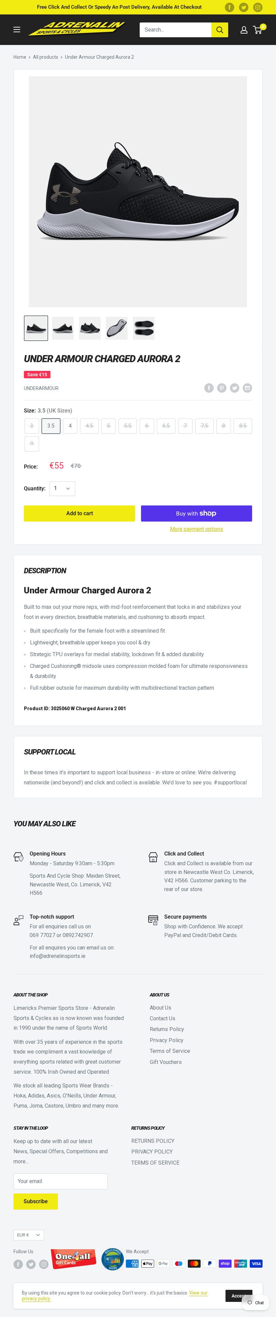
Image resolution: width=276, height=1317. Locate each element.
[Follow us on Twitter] (243, 7)
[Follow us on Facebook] (229, 7)
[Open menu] (16, 29)
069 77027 (42, 935)
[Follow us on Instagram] (258, 7)
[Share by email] (247, 388)
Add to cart (79, 513)
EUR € (23, 1234)
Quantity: (34, 488)
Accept (239, 1296)
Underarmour (41, 388)
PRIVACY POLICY (152, 1152)
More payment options (196, 529)
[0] (257, 30)
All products (45, 57)
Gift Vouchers (166, 1062)
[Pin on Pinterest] (222, 388)
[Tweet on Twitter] (234, 388)
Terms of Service (170, 1051)
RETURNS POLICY (152, 1141)
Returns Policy (167, 1029)
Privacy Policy (166, 1040)
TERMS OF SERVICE (155, 1163)
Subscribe (36, 1201)
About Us (160, 1008)
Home (19, 57)
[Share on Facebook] (209, 388)
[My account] (244, 30)
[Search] (219, 29)
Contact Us (162, 1018)
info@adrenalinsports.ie (57, 956)
